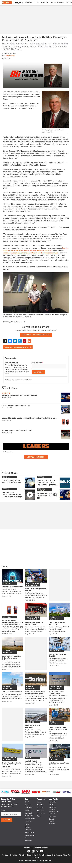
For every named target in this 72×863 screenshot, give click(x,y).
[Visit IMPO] (36, 792)
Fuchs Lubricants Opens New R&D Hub (16, 406)
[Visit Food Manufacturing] (15, 792)
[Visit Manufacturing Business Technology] (67, 792)
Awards (41, 477)
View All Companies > (36, 457)
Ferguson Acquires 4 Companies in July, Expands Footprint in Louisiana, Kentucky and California (46, 482)
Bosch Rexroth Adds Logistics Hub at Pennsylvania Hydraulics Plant (57, 693)
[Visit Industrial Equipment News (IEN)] (25, 792)
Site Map (37, 857)
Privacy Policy (32, 855)
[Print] (5, 341)
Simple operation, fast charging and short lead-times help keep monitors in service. (12, 629)
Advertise (22, 855)
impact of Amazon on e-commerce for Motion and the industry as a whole (30, 253)
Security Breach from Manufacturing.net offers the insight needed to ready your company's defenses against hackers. (11, 591)
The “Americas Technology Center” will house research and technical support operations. (36, 595)
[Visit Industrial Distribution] (46, 792)
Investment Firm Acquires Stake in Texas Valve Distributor (11, 658)
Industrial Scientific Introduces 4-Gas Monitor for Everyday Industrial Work (29, 418)
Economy (6, 477)
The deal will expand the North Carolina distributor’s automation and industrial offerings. (59, 629)
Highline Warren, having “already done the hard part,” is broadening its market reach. (35, 732)
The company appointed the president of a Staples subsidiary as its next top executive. (58, 661)
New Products (7, 617)
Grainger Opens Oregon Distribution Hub (17, 430)
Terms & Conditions (45, 855)
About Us (5, 855)
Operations (30, 722)
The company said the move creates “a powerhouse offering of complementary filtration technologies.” (36, 698)
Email (3, 810)
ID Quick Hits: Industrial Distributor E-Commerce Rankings (12, 494)
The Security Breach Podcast (12, 587)
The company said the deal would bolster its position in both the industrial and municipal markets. (58, 736)
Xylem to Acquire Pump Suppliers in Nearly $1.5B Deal (58, 729)
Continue (38, 372)
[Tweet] (20, 341)
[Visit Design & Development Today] (5, 792)
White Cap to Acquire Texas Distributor (59, 764)
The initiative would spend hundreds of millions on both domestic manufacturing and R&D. (11, 771)
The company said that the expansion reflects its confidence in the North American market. (57, 700)
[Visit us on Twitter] (37, 851)
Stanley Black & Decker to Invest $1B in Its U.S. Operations (11, 765)
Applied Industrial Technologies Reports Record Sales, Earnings (33, 763)
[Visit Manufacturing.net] (56, 792)
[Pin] (24, 341)
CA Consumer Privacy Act (61, 855)
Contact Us (13, 855)
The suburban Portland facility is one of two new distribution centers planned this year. (35, 629)
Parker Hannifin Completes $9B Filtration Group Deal (35, 693)
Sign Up (6, 820)
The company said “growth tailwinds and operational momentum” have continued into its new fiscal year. (36, 769)
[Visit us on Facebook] (28, 851)
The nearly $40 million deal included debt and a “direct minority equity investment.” (11, 665)
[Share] (10, 341)
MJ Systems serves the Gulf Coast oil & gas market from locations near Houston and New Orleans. (11, 697)
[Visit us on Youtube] (41, 851)
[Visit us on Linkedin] (33, 851)
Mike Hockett (10, 55)
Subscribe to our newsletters (36, 335)
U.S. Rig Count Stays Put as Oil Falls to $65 (11, 481)
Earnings (29, 757)
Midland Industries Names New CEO (58, 655)
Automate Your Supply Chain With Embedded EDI (19, 395)
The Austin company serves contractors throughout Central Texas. (59, 770)
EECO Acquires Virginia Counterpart (57, 623)
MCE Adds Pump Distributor (12, 692)
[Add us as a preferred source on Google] (29, 341)
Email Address (37, 362)
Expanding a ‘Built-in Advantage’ (32, 726)
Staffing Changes (55, 651)
